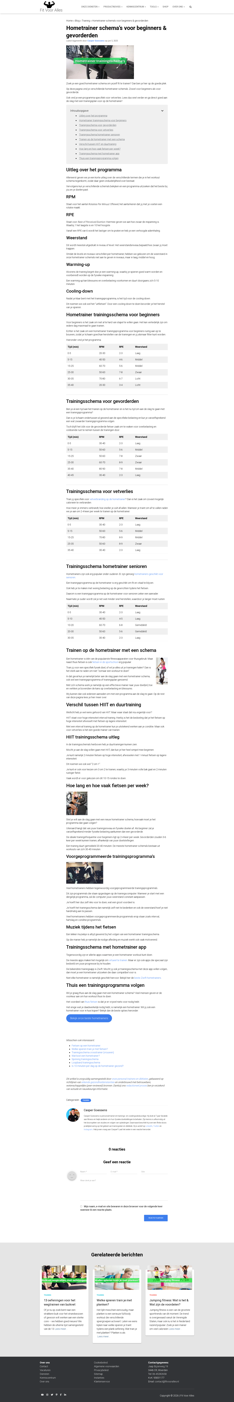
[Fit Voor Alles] (51, 6)
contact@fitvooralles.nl (167, 1381)
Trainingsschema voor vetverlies (96, 129)
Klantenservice (102, 1381)
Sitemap (98, 1373)
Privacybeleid (101, 1370)
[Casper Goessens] (73, 1114)
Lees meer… (61, 1328)
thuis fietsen (91, 1001)
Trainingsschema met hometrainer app (99, 153)
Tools (153, 6)
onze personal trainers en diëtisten (130, 1078)
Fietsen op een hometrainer (86, 1045)
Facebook (61, 1395)
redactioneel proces (136, 1085)
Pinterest (56, 1395)
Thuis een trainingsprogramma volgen (98, 158)
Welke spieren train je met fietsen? (90, 1049)
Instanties (99, 1377)
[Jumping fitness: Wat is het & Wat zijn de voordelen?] (169, 1280)
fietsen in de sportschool (105, 662)
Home (69, 20)
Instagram (88, 1129)
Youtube (42, 1395)
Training (86, 20)
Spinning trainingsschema (85, 1059)
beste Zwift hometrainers (147, 977)
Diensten (44, 1373)
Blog (77, 20)
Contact (44, 1366)
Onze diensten (89, 6)
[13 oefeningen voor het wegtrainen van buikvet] (64, 1280)
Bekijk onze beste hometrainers (89, 1018)
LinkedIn (149, 1126)
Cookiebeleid (101, 1362)
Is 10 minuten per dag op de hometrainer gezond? (98, 1065)
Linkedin (65, 1395)
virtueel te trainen (118, 960)
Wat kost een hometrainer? (86, 1055)
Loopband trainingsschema (86, 1062)
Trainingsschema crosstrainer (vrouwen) (93, 1052)
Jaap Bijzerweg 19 (158, 1366)
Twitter (156, 1126)
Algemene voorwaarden (106, 1366)
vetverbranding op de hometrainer (107, 499)
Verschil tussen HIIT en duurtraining (97, 144)
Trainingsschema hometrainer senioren (99, 134)
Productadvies (112, 6)
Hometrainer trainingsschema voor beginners (102, 120)
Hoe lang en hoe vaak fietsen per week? (100, 148)
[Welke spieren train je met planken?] (117, 1280)
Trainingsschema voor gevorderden (97, 125)
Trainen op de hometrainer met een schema (102, 139)
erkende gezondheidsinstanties (98, 1082)
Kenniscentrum (135, 6)
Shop (165, 6)
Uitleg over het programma (93, 115)
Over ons (178, 6)
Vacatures (45, 1370)
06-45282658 (159, 1373)
